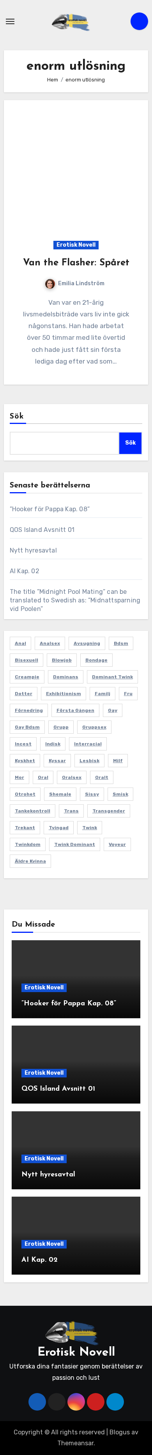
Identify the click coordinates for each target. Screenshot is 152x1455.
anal (20, 643)
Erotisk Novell (76, 245)
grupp (61, 727)
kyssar (57, 760)
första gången (75, 710)
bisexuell (26, 660)
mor (19, 777)
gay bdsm (27, 727)
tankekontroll (32, 811)
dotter (23, 693)
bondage (96, 660)
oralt (101, 777)
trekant (25, 827)
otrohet (25, 794)
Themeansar (75, 1443)
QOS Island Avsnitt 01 (42, 529)
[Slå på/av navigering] (10, 21)
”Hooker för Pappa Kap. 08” (50, 509)
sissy (92, 794)
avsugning (87, 643)
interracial (88, 744)
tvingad (59, 827)
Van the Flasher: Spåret (76, 263)
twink (89, 827)
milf (118, 760)
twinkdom (28, 844)
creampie (27, 677)
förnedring (29, 710)
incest (23, 744)
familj (102, 693)
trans (71, 811)
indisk (52, 744)
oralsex (71, 777)
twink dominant (74, 844)
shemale (60, 794)
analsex (50, 643)
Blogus (120, 1432)
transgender (108, 811)
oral (43, 777)
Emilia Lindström (81, 283)
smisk (120, 794)
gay (112, 710)
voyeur (117, 844)
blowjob (62, 660)
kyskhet (25, 760)
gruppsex (94, 727)
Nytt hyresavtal (33, 550)
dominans (65, 677)
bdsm (121, 643)
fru (128, 693)
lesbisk (89, 760)
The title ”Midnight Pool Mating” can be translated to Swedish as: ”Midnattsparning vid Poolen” (75, 600)
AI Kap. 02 (24, 571)
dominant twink (112, 677)
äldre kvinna (30, 861)
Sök (17, 416)
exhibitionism (63, 693)
